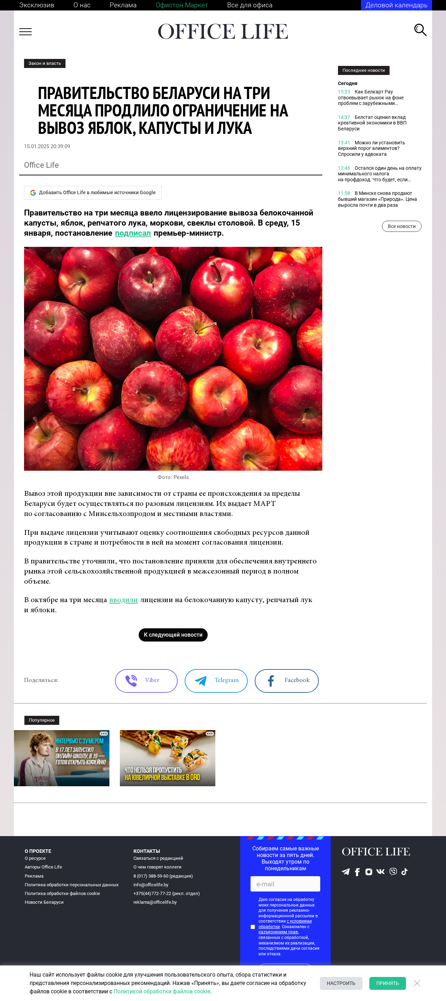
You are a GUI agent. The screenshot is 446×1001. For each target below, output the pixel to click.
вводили (123, 600)
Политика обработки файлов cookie (62, 893)
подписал (133, 233)
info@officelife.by (150, 884)
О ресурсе (35, 858)
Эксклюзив (36, 5)
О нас (82, 5)
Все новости (402, 226)
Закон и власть (45, 63)
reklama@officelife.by (155, 902)
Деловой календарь (397, 5)
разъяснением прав (278, 932)
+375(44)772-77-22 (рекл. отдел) (166, 893)
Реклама (123, 5)
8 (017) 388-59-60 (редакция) (163, 876)
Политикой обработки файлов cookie (162, 991)
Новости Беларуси (44, 902)
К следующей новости (173, 634)
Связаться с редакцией (158, 858)
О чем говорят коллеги (157, 867)
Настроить (341, 983)
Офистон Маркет (182, 5)
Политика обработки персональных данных (71, 884)
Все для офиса (249, 5)
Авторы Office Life (43, 867)
